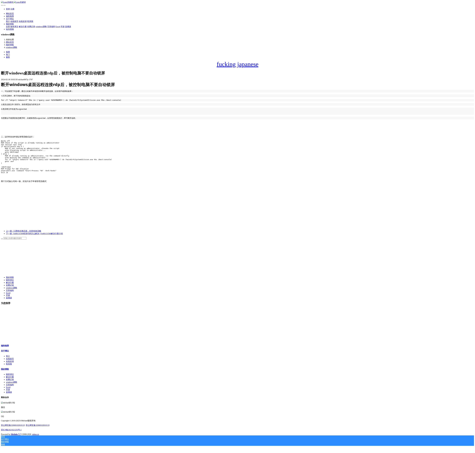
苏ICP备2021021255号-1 (11, 430)
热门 (8, 54)
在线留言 (10, 359)
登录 (8, 9)
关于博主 (5, 351)
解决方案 (10, 283)
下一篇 (34, 234)
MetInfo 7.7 (16, 434)
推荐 (8, 52)
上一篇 (23, 231)
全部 (8, 27)
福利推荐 (5, 346)
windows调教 (11, 47)
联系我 (9, 364)
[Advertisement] (237, 210)
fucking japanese (237, 64)
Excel (8, 293)
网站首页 (10, 14)
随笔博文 (10, 280)
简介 (8, 356)
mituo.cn (35, 434)
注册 (12, 9)
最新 (8, 57)
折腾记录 (10, 285)
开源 (8, 295)
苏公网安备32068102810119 (13, 425)
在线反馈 (10, 361)
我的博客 (10, 45)
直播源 (9, 298)
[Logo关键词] (237, 2)
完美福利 (10, 290)
